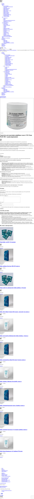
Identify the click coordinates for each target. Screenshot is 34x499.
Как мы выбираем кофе (5, 477)
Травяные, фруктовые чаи (7, 21)
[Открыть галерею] (17, 115)
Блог (2, 468)
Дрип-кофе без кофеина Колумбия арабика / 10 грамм (13, 287)
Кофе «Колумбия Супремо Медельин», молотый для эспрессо (14, 311)
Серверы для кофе (6, 33)
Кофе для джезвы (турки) (7, 10)
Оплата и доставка (4, 474)
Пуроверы (5, 31)
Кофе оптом (5, 40)
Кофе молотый (6, 11)
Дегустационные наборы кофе (8, 6)
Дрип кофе (5, 7)
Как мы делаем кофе (5, 478)
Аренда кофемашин (5, 470)
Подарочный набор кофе (7, 14)
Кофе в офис (5, 41)
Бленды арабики (7, 54)
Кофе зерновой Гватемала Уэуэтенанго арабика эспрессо (13, 429)
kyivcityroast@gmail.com (3, 486)
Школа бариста (4, 43)
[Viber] (0, 97)
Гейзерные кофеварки (7, 25)
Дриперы (5, 26)
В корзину (1, 248)
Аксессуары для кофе (7, 71)
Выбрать (1, 272)
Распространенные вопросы (6, 481)
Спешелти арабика (6, 16)
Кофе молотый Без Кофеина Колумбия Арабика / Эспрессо (14, 335)
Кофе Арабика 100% (7, 8)
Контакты (3, 469)
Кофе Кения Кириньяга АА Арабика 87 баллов (11, 451)
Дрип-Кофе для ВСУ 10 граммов (8, 242)
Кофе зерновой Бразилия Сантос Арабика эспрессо (12, 405)
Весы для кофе (6, 24)
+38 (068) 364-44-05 (3, 96)
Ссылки (3, 491)
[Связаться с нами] (1, 496)
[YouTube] (5, 97)
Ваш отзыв (2, 202)
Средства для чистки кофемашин (11, 50)
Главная (3, 3)
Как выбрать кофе (4, 479)
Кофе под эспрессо (6, 12)
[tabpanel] (17, 171)
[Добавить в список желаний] (1, 140)
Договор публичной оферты (6, 476)
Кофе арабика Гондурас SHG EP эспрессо (10, 266)
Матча (4, 19)
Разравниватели (6, 32)
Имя (0, 203)
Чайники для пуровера (7, 35)
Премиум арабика (6, 15)
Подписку (3, 38)
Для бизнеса (3, 39)
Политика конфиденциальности (6, 490)
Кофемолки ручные (6, 28)
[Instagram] (3, 97)
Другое (5, 27)
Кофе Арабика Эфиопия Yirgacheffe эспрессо (11, 381)
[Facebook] (4, 97)
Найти (10, 49)
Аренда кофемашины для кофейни (9, 42)
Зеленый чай (7, 66)
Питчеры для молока (7, 30)
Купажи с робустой (8, 62)
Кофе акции (3, 45)
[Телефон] (2, 495)
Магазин (3, 4)
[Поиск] (2, 48)
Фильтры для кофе (6, 34)
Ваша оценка (2, 195)
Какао (4, 18)
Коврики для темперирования (8, 29)
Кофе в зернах (7, 58)
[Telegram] (1, 97)
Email (1, 205)
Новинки (3, 44)
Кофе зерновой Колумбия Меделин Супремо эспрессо (13, 359)
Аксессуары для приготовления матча (9, 20)
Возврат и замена (4, 475)
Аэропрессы (5, 23)
